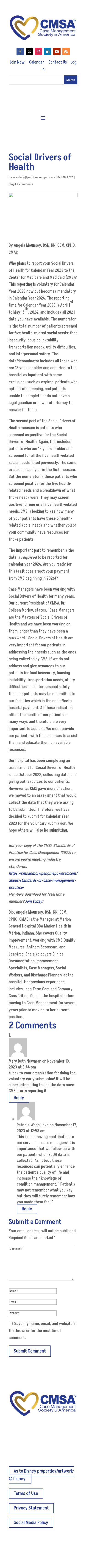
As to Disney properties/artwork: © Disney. (41, 1475)
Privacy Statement (31, 1508)
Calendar (36, 62)
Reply (19, 1098)
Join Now (17, 62)
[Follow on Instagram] (38, 51)
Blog (11, 184)
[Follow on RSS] (66, 51)
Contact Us (57, 62)
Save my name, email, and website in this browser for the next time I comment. (42, 1330)
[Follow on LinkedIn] (47, 51)
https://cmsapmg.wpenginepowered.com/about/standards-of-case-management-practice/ (43, 880)
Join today (33, 901)
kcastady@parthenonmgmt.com (34, 177)
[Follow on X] (29, 51)
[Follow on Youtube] (57, 51)
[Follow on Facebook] (20, 51)
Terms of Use (26, 1493)
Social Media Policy (31, 1522)
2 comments (25, 184)
